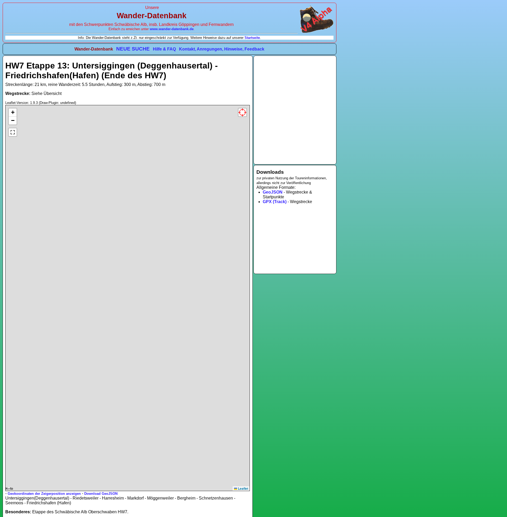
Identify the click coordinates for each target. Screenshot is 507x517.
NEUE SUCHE (133, 49)
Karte (127, 300)
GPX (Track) (275, 201)
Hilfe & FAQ (164, 49)
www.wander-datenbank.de (172, 29)
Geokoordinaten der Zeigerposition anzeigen (44, 494)
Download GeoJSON (101, 494)
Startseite (252, 38)
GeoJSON (273, 192)
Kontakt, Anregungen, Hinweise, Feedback (221, 49)
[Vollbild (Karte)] (13, 132)
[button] (13, 112)
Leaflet (242, 488)
